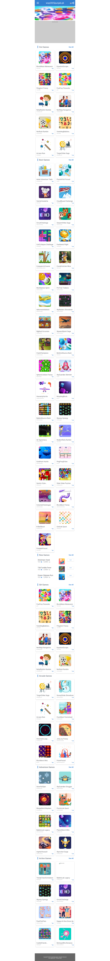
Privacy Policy (59, 958)
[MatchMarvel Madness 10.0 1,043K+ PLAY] (62, 571)
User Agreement (51, 958)
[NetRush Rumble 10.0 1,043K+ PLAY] (62, 579)
